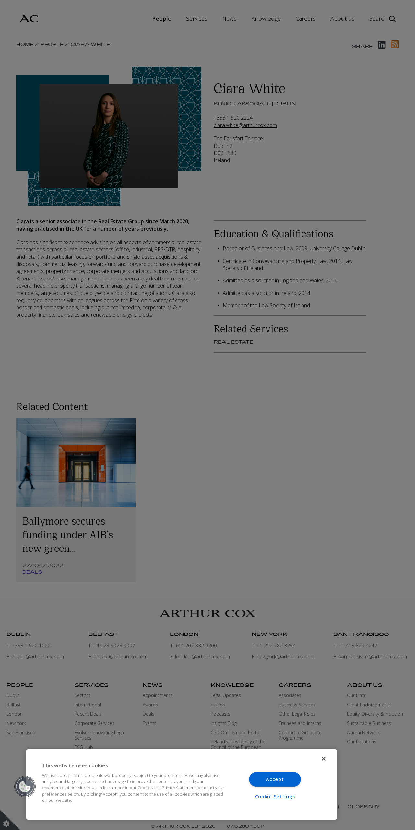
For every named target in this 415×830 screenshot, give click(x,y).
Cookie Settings (275, 796)
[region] (181, 784)
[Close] (323, 759)
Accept (275, 779)
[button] (25, 786)
